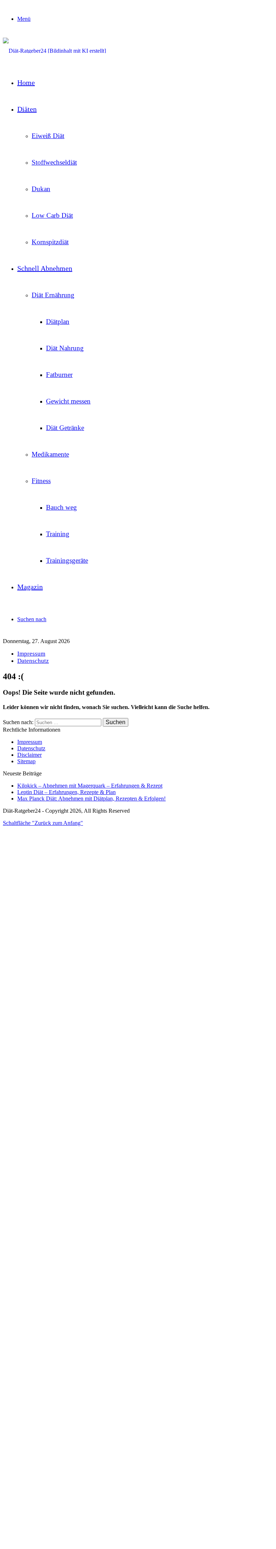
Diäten (27, 109)
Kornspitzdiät (50, 242)
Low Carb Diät (52, 215)
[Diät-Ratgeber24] (54, 51)
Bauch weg (61, 507)
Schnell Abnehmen (44, 268)
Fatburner (59, 374)
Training (57, 534)
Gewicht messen (68, 401)
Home (26, 82)
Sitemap (26, 761)
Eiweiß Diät (48, 136)
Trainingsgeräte (67, 560)
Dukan (41, 189)
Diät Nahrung (65, 348)
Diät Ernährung (53, 295)
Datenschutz (33, 660)
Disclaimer (29, 755)
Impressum (31, 653)
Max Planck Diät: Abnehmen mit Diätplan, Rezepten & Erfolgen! (91, 798)
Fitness (41, 481)
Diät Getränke (65, 427)
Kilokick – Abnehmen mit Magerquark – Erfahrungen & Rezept (89, 786)
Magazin (30, 587)
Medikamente (50, 454)
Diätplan (57, 321)
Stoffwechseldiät (54, 162)
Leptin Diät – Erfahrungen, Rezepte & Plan (66, 792)
